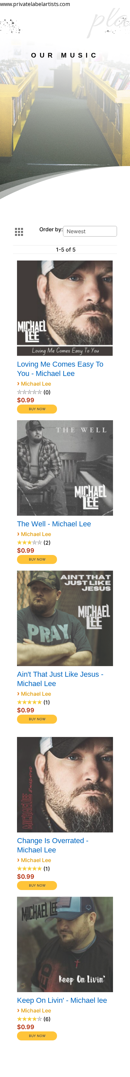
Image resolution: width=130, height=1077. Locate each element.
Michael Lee (36, 383)
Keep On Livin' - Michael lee (62, 1000)
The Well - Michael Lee (54, 524)
